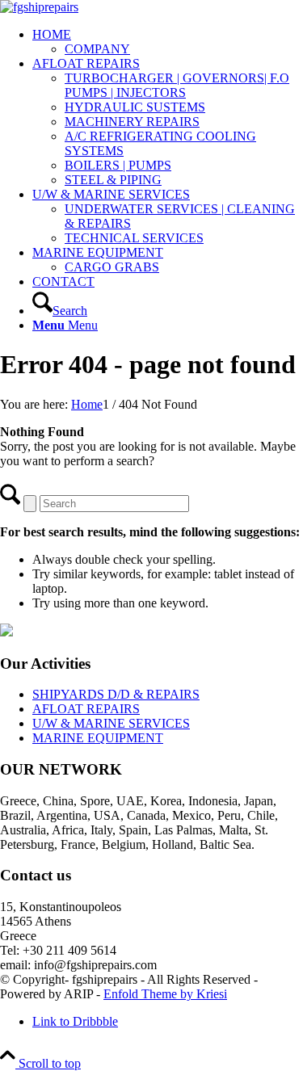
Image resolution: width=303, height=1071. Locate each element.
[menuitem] (167, 42)
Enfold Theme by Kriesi (165, 994)
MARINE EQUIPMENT (97, 738)
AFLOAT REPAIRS (86, 709)
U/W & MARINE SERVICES (111, 723)
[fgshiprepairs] (39, 7)
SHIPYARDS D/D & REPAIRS (116, 694)
